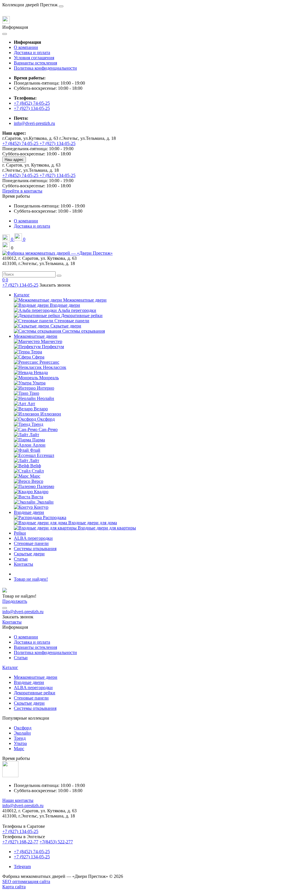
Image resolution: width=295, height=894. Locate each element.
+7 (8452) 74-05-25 (32, 103)
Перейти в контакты (22, 190)
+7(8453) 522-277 (56, 841)
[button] (16, 196)
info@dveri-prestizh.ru (34, 123)
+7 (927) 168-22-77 (20, 841)
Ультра (20, 743)
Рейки (20, 533)
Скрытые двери (29, 553)
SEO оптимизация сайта (26, 881)
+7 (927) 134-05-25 (32, 108)
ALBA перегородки (33, 538)
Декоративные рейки (34, 692)
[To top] (4, 608)
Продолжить (14, 601)
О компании (26, 47)
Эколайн (22, 733)
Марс (19, 748)
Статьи (21, 558)
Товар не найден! (31, 579)
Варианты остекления (35, 62)
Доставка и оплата (32, 52)
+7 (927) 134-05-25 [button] (20, 831)
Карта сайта (14, 886)
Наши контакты (17, 800)
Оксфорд (22, 727)
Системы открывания (35, 548)
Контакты (23, 564)
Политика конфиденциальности (45, 68)
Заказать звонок (55, 285)
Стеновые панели (31, 543)
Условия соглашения (34, 57)
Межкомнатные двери (35, 336)
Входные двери (29, 512)
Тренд (20, 738)
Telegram (22, 866)
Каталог (22, 294)
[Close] (61, 6)
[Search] (59, 276)
